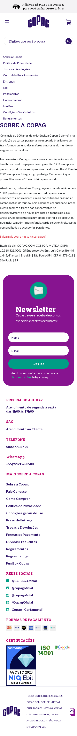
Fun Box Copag (17, 563)
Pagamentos (11, 93)
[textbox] (38, 41)
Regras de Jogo (17, 556)
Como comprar (12, 100)
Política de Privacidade (17, 63)
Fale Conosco (16, 491)
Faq (5, 87)
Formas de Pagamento (23, 534)
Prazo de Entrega (19, 520)
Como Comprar (18, 498)
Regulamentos (12, 118)
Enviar (38, 364)
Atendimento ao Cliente (24, 429)
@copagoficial (22, 588)
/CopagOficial (22, 602)
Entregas (9, 81)
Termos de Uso (21, 377)
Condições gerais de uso (24, 513)
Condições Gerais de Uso (19, 112)
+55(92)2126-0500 (20, 464)
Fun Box (8, 106)
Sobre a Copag (12, 57)
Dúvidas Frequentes (21, 542)
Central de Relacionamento (20, 75)
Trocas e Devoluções (16, 69)
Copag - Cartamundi (27, 609)
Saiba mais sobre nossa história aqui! (23, 236)
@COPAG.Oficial (24, 581)
